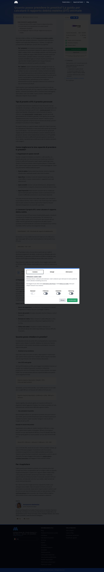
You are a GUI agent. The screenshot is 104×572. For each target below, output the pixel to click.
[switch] (33, 293)
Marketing (71, 291)
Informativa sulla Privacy (49, 283)
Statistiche (58, 291)
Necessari (32, 291)
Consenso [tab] (35, 272)
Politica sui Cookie (64, 283)
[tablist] (52, 272)
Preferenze (45, 291)
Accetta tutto (72, 300)
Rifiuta (62, 300)
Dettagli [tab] (52, 272)
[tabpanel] (52, 286)
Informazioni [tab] (69, 272)
